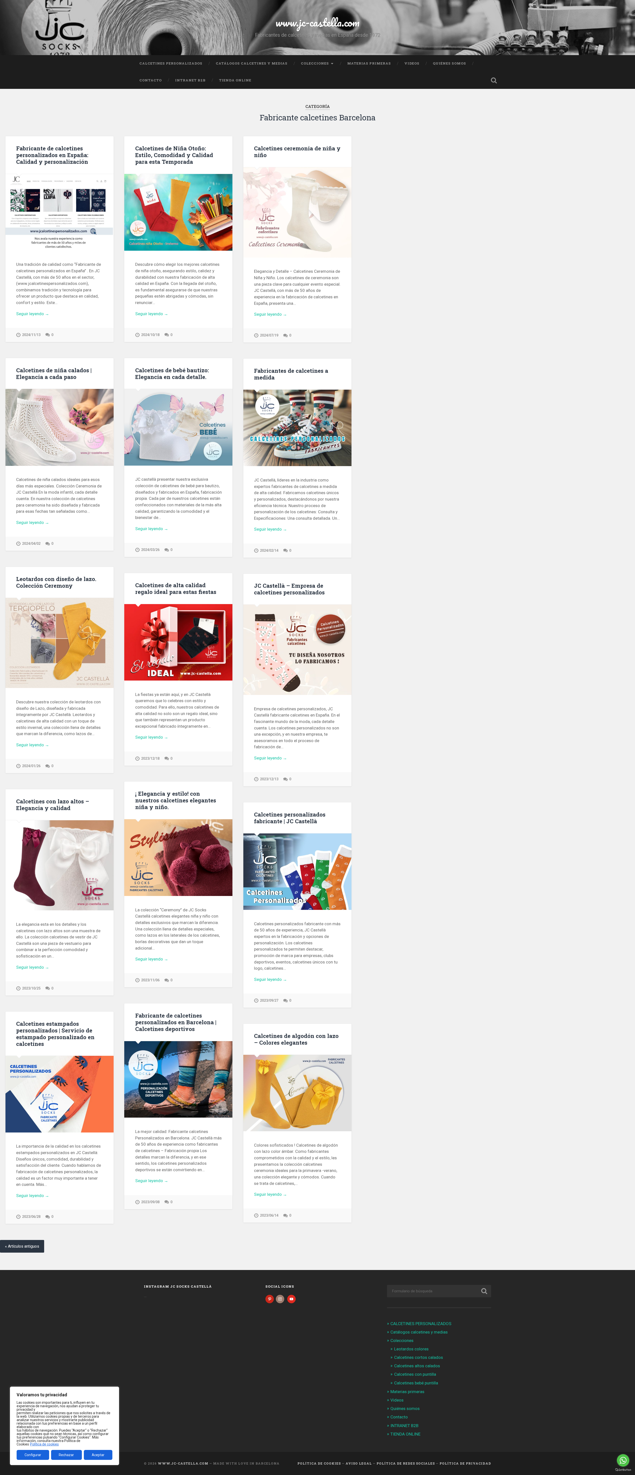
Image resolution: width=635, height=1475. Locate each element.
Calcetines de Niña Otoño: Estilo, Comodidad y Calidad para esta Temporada (174, 154)
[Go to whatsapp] (623, 1460)
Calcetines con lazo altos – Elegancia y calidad (52, 804)
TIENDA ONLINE (235, 80)
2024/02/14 (269, 551)
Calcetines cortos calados (418, 1357)
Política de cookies (44, 1444)
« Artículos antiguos (22, 1246)
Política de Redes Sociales (406, 1463)
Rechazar (66, 1455)
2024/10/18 (150, 335)
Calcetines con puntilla (415, 1374)
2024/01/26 (31, 766)
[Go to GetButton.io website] (623, 1470)
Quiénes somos (449, 63)
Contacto (150, 80)
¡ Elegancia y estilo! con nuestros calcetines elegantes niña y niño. (175, 800)
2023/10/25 (31, 988)
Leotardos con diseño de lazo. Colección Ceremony (56, 582)
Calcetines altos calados (417, 1365)
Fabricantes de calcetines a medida (291, 374)
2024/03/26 (150, 550)
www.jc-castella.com (317, 22)
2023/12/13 (269, 779)
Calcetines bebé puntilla (416, 1382)
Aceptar (98, 1455)
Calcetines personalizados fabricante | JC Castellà (289, 818)
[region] (64, 1426)
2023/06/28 (31, 1217)
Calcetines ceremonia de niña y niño (297, 151)
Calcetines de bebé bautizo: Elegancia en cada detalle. (172, 373)
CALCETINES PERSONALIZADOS (170, 63)
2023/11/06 (150, 980)
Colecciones (315, 63)
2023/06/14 (269, 1215)
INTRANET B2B (190, 80)
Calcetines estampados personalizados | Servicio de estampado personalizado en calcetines (55, 1033)
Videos (411, 63)
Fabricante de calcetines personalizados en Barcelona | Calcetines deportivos (175, 1022)
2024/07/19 (269, 335)
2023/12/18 (150, 758)
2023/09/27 (269, 1000)
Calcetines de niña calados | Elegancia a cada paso (54, 373)
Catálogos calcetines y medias (251, 63)
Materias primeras (369, 63)
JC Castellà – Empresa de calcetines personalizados (289, 589)
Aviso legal (359, 1463)
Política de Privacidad (465, 1463)
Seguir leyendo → (32, 313)
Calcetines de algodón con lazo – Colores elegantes (296, 1039)
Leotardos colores (411, 1348)
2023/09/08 (150, 1202)
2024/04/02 (31, 544)
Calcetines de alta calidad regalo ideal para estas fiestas (175, 588)
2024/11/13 (31, 335)
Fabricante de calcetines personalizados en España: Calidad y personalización (52, 154)
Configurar (33, 1455)
